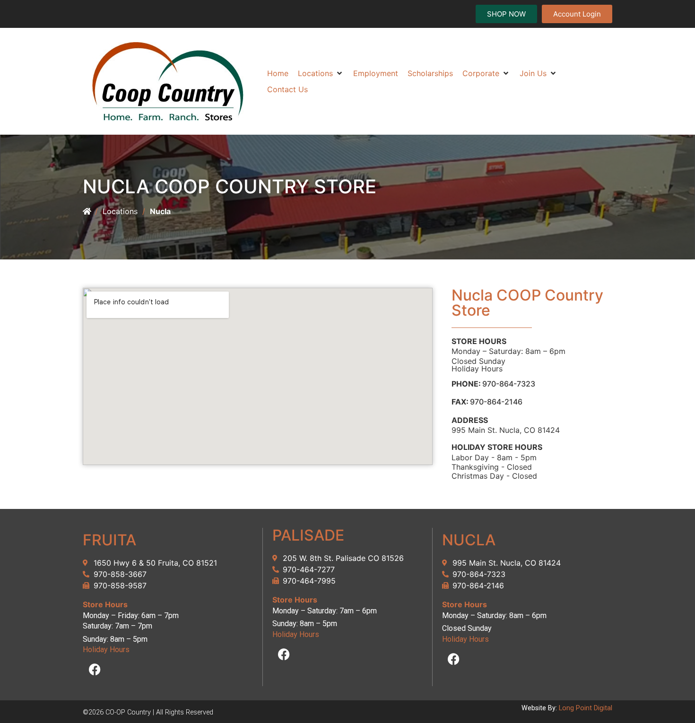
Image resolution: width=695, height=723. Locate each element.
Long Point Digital (585, 708)
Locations (120, 211)
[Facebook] (94, 669)
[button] (320, 73)
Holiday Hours (477, 368)
